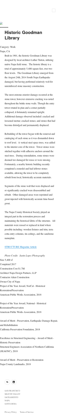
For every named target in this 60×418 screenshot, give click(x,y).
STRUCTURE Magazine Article (21, 246)
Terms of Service (27, 412)
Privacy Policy (11, 412)
